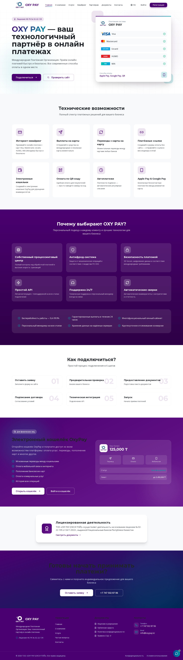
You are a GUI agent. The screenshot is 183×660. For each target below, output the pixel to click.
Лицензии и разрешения (107, 624)
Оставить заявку (74, 592)
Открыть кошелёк (26, 491)
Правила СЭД (103, 636)
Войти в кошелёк (60, 491)
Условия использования (157, 656)
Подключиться (24, 77)
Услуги (71, 5)
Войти (143, 5)
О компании (60, 5)
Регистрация (158, 5)
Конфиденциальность (134, 656)
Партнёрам (94, 5)
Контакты (118, 5)
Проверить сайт (60, 77)
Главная (48, 5)
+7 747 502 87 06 (109, 592)
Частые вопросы (62, 637)
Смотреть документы (67, 535)
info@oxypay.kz (147, 633)
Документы (106, 5)
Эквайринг (81, 5)
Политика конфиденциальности (110, 632)
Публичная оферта (105, 628)
